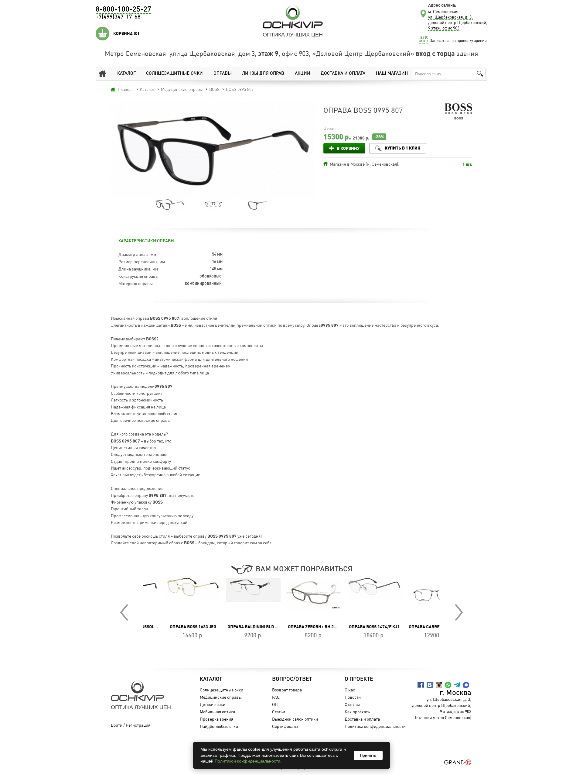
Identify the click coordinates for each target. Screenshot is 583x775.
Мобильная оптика (217, 711)
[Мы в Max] (466, 685)
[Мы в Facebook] (421, 685)
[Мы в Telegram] (457, 685)
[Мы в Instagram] (439, 685)
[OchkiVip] (293, 17)
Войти (116, 725)
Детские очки (212, 704)
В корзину (348, 148)
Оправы (222, 73)
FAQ (276, 697)
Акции (302, 73)
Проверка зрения (216, 719)
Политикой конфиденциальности (247, 761)
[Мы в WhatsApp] (448, 685)
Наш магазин (392, 73)
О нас (350, 689)
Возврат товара (287, 689)
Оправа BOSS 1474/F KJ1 (352, 626)
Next (459, 612)
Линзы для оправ (263, 73)
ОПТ (276, 704)
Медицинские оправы (221, 697)
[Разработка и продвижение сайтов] (457, 762)
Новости (353, 697)
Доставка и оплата (343, 73)
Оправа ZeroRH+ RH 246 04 (294, 626)
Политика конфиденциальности (375, 726)
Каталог (126, 73)
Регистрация (138, 725)
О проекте (359, 679)
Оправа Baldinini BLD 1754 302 (238, 626)
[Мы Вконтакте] (430, 685)
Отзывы (352, 704)
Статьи (278, 711)
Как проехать (357, 711)
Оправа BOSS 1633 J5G (171, 626)
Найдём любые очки (219, 726)
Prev (124, 612)
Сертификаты (285, 726)
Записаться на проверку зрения (458, 40)
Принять (368, 755)
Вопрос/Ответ (292, 679)
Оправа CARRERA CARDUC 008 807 (421, 626)
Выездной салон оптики (295, 719)
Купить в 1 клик (402, 147)
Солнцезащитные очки (174, 73)
